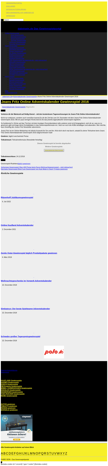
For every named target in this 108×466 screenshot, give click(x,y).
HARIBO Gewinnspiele (10, 382)
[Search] (2, 20)
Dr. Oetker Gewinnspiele (17, 53)
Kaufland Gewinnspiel (16, 58)
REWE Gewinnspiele (9, 396)
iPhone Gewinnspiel (16, 82)
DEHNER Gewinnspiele (17, 49)
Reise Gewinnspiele (18, 39)
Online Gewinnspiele (12, 33)
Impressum (10, 16)
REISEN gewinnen (8, 408)
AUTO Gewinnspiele (16, 78)
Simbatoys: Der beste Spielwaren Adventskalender (25, 309)
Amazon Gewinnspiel (16, 48)
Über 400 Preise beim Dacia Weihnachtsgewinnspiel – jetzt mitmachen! (37, 167)
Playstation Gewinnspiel (17, 84)
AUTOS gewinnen (8, 404)
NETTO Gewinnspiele (16, 64)
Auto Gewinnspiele (17, 35)
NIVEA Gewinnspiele (16, 66)
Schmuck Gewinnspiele (17, 42)
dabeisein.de (7, 96)
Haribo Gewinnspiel (16, 57)
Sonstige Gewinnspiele (17, 44)
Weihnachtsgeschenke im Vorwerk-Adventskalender (26, 281)
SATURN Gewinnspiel (17, 71)
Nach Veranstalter (11, 46)
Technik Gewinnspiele (18, 40)
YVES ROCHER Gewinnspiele (13, 394)
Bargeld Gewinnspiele (18, 37)
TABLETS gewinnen (9, 406)
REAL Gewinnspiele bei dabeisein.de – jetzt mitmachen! (28, 69)
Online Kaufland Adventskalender (17, 225)
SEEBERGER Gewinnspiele (12, 392)
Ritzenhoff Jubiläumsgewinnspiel (17, 197)
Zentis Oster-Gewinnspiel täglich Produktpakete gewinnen (29, 253)
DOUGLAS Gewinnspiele (11, 390)
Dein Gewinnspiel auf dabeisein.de (20, 12)
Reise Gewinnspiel (15, 85)
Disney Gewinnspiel (16, 51)
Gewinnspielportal (14, 3)
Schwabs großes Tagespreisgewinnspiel (20, 336)
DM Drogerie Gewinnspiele (11, 386)
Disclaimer (10, 6)
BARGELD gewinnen (9, 410)
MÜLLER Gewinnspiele (17, 62)
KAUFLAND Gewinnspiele (11, 380)
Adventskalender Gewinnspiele (25, 96)
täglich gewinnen (24, 164)
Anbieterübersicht (11, 93)
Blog (6, 91)
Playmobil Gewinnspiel (17, 67)
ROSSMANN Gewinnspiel (18, 73)
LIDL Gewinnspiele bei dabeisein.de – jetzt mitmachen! (28, 60)
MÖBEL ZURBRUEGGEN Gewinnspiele (16, 388)
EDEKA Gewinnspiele (16, 55)
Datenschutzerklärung (16, 9)
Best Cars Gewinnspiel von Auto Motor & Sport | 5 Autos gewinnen (34, 169)
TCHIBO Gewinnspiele (17, 75)
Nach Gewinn (9, 76)
